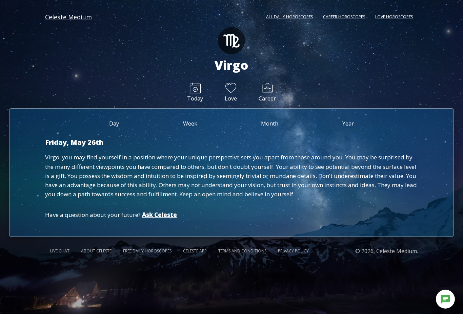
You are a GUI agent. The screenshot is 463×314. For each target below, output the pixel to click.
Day (114, 123)
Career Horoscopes (344, 17)
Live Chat (59, 251)
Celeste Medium (68, 17)
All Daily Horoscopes (289, 17)
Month (269, 123)
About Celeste (96, 251)
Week (190, 123)
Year (348, 123)
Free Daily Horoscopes (147, 251)
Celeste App (195, 251)
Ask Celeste (159, 215)
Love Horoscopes (394, 17)
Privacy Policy (293, 251)
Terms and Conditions (242, 251)
